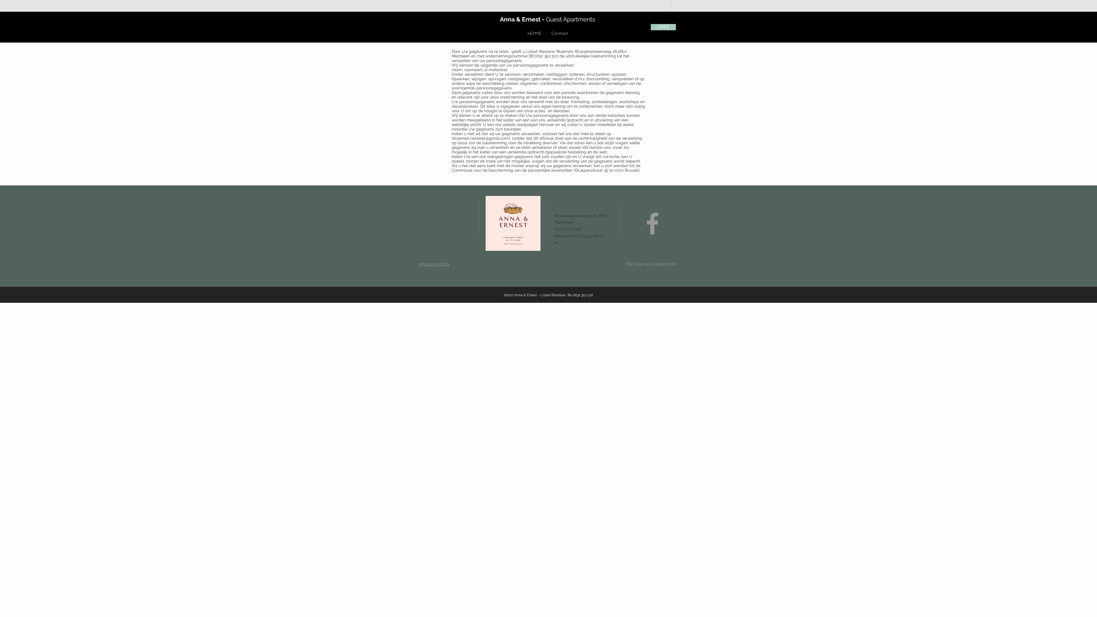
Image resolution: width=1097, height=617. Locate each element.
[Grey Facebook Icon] (652, 223)
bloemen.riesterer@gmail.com (481, 138)
